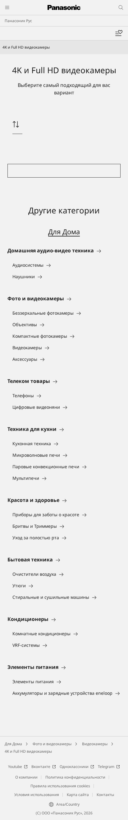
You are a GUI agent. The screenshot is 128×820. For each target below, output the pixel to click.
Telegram (106, 766)
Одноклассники (74, 766)
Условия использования (36, 794)
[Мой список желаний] (119, 33)
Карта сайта (78, 794)
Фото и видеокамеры (52, 743)
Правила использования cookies (60, 786)
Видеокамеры (94, 743)
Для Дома (64, 231)
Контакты (105, 794)
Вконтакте (40, 766)
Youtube (15, 766)
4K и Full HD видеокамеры (28, 751)
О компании (26, 777)
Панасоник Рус (18, 20)
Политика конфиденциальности (75, 777)
